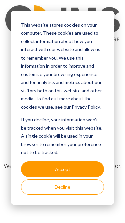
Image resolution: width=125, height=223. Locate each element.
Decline (62, 187)
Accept (62, 169)
